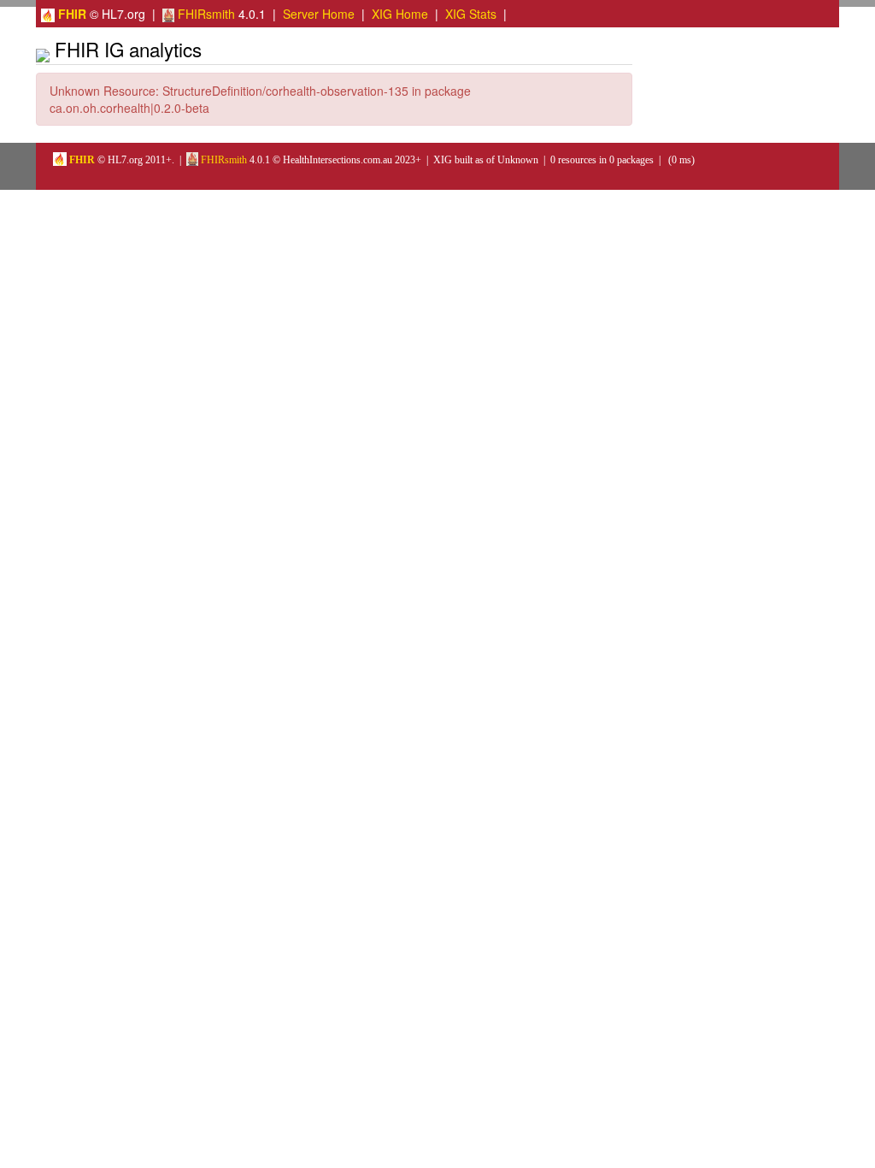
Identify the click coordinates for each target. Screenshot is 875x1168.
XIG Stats (470, 13)
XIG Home (400, 13)
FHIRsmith (204, 13)
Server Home (319, 13)
